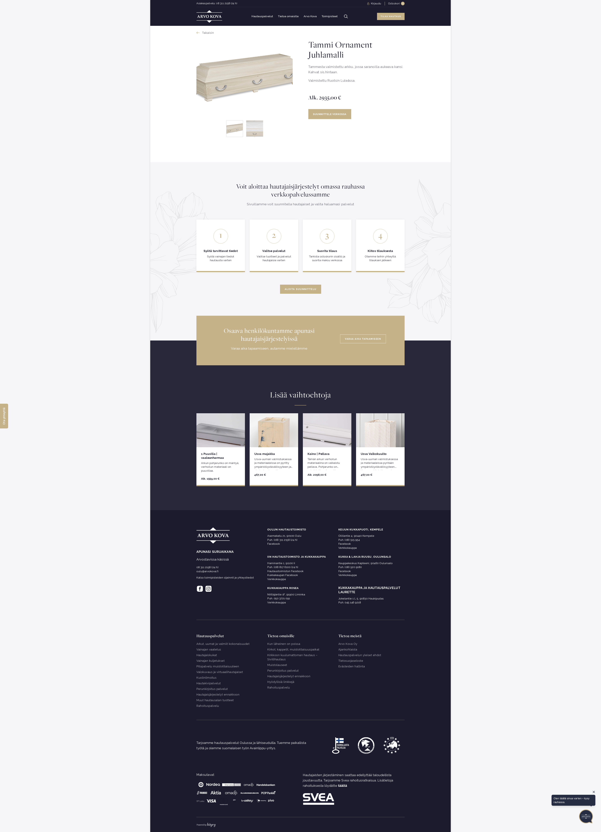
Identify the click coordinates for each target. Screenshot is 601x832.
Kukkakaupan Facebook (282, 575)
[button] (4, 416)
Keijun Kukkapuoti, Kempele (360, 529)
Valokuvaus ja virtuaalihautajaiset (219, 672)
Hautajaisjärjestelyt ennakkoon (217, 694)
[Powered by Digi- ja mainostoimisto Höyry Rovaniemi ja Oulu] (206, 824)
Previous (188, 449)
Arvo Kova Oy (347, 643)
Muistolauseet (277, 665)
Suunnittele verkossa (330, 114)
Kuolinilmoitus (206, 677)
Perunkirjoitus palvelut (212, 689)
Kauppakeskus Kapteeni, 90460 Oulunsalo (365, 563)
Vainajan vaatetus (208, 649)
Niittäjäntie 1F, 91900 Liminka (286, 594)
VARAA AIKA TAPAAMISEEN (363, 339)
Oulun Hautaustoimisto (286, 529)
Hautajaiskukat (206, 655)
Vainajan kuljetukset (210, 660)
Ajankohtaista (347, 649)
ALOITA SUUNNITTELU (300, 289)
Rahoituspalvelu (207, 705)
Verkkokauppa (347, 547)
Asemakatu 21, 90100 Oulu (284, 535)
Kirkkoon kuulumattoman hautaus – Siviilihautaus (292, 657)
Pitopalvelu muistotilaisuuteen (217, 666)
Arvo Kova (310, 16)
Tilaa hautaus (391, 16)
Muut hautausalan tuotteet (215, 700)
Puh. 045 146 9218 (349, 602)
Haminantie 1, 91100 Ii (281, 563)
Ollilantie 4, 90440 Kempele (356, 535)
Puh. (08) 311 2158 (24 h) (282, 539)
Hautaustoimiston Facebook (285, 571)
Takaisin (208, 32)
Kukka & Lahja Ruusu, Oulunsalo (364, 556)
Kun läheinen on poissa (283, 643)
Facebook (273, 543)
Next (413, 449)
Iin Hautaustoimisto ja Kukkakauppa (296, 556)
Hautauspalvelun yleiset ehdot (359, 655)
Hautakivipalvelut (208, 683)
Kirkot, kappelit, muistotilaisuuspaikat (293, 649)
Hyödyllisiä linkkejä (280, 682)
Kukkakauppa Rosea (283, 588)
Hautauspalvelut (262, 16)
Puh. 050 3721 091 (278, 598)
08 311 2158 (223, 3)
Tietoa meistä (350, 635)
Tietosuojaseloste (350, 660)
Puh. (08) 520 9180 (350, 567)
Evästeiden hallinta (351, 666)
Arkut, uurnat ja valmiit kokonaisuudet (222, 643)
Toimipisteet (330, 16)
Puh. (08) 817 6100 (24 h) (282, 567)
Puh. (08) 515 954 (349, 539)
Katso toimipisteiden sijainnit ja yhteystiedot (225, 577)
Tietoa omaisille (288, 16)
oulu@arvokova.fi (207, 571)
